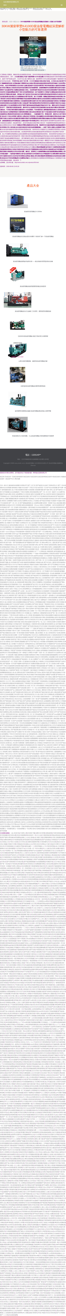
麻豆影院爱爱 (49, 624)
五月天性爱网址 (14, 881)
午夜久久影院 (14, 842)
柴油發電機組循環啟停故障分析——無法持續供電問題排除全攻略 (33, 261)
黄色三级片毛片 (35, 600)
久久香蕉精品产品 (38, 1103)
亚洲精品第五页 (10, 637)
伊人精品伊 (49, 866)
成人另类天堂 (24, 1068)
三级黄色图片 (44, 727)
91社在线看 (13, 716)
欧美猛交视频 (47, 540)
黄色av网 (59, 650)
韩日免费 (56, 1007)
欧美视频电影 (42, 782)
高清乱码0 (29, 586)
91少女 (2, 850)
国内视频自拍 (36, 1051)
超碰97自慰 (46, 1013)
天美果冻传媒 (25, 630)
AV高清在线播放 (32, 974)
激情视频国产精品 (26, 533)
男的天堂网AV (30, 608)
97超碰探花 (51, 978)
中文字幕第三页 (19, 571)
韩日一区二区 (54, 520)
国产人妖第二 (21, 591)
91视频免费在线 (44, 765)
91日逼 (54, 760)
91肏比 (54, 736)
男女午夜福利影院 (15, 740)
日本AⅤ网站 (42, 881)
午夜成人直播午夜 (40, 1084)
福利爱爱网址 (10, 657)
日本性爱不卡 (38, 1048)
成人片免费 (9, 670)
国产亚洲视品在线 (56, 758)
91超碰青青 (35, 987)
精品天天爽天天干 (56, 844)
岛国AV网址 (37, 1035)
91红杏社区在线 (37, 1004)
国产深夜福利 (11, 861)
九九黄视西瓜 (16, 1029)
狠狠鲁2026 (53, 996)
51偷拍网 (38, 952)
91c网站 (39, 848)
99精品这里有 (39, 985)
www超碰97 (14, 1059)
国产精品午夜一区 (44, 518)
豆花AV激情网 (21, 835)
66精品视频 (15, 659)
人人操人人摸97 (20, 1002)
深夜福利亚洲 (33, 734)
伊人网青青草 (10, 595)
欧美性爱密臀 (37, 705)
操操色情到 (13, 976)
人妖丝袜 (9, 868)
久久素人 (27, 1077)
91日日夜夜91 (26, 520)
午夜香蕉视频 (12, 941)
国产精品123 (31, 947)
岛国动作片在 (52, 652)
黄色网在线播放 (34, 765)
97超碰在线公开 (22, 883)
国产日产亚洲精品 (53, 564)
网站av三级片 (46, 844)
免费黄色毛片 (23, 509)
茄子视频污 (16, 522)
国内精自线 (51, 496)
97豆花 (45, 978)
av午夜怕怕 (60, 923)
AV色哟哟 (7, 639)
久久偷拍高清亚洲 (55, 635)
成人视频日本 (8, 522)
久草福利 (63, 516)
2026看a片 (26, 919)
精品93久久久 (45, 630)
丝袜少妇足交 (10, 1070)
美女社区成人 (19, 699)
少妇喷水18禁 (55, 663)
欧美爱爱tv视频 (19, 666)
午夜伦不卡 (11, 511)
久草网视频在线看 (40, 602)
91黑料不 (55, 745)
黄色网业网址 (30, 956)
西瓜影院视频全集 (31, 762)
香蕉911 (4, 500)
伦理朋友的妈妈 (29, 657)
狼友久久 (23, 958)
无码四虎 (48, 569)
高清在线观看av (11, 927)
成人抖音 (43, 771)
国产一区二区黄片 (12, 661)
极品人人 (48, 897)
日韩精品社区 (20, 844)
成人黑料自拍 (18, 672)
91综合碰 (40, 710)
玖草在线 (3, 910)
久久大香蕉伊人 (29, 925)
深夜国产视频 (61, 767)
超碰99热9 (11, 1051)
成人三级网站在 (34, 613)
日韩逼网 (43, 522)
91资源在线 (22, 881)
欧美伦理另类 (10, 784)
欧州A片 (38, 1042)
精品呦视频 (42, 767)
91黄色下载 (31, 833)
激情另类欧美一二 (46, 696)
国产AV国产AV (34, 496)
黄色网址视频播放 (19, 641)
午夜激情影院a (26, 969)
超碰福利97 (7, 1046)
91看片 (62, 848)
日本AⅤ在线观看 (16, 934)
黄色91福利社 (54, 773)
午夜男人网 (23, 833)
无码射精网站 (53, 575)
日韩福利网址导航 (22, 703)
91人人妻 (30, 905)
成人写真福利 (11, 619)
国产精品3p (33, 710)
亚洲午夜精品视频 (38, 677)
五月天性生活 (23, 842)
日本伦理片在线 (18, 694)
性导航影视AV (14, 584)
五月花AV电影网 (15, 914)
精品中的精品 (10, 549)
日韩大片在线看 (48, 589)
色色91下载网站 (28, 1092)
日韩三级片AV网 (10, 1090)
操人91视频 (25, 976)
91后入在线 (3, 996)
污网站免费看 (11, 551)
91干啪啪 (15, 782)
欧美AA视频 (16, 974)
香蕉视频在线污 (8, 1062)
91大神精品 (26, 527)
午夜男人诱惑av (16, 866)
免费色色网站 (7, 839)
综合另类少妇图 (54, 848)
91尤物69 (58, 622)
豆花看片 (40, 857)
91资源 (58, 1068)
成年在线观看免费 (9, 787)
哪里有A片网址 (46, 690)
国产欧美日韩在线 (33, 626)
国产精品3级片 (59, 496)
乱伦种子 (46, 485)
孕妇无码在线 (32, 760)
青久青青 (27, 732)
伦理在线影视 (23, 679)
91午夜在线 (52, 765)
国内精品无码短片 (28, 540)
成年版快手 (41, 740)
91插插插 (21, 696)
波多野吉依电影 (38, 556)
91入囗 (29, 941)
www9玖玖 (41, 1011)
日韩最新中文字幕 (11, 930)
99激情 (61, 1095)
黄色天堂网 (60, 938)
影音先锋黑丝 (45, 872)
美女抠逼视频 (27, 899)
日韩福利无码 (50, 740)
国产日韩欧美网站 (28, 672)
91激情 (9, 782)
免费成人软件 (10, 641)
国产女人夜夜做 (15, 690)
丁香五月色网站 (25, 492)
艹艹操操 (35, 553)
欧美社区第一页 (16, 723)
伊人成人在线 (36, 908)
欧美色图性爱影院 (11, 1022)
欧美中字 (62, 1064)
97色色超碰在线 (19, 932)
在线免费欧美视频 (12, 509)
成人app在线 (24, 545)
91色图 (10, 987)
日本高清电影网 (6, 578)
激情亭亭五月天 (18, 1018)
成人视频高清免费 (12, 679)
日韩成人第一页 (15, 547)
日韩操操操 (45, 870)
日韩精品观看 (54, 591)
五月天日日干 (19, 991)
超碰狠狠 (9, 954)
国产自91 (7, 1007)
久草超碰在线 (28, 872)
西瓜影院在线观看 (57, 540)
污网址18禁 (61, 773)
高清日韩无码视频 (9, 613)
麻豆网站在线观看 (21, 637)
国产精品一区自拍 (58, 685)
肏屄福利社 (43, 998)
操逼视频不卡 (39, 930)
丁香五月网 (40, 611)
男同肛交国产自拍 (29, 949)
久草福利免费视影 (17, 791)
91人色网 (28, 993)
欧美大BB (7, 575)
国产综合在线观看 (51, 487)
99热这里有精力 (56, 835)
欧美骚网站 (5, 734)
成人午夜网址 (40, 661)
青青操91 (41, 778)
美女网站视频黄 (16, 756)
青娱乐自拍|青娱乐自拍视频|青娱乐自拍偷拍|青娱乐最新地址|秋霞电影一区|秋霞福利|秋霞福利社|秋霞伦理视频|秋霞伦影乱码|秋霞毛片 (33, 818)
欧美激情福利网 (27, 776)
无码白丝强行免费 (37, 725)
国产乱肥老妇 (27, 701)
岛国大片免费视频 (45, 505)
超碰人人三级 (53, 1037)
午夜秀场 (10, 921)
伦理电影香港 (29, 644)
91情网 (33, 1046)
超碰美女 (48, 1044)
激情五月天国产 (6, 573)
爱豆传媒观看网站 (46, 527)
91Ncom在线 (61, 1048)
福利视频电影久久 (39, 683)
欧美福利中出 (49, 910)
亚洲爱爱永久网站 (46, 1106)
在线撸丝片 (41, 580)
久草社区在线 (33, 857)
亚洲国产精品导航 (40, 511)
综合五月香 (16, 545)
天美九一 (15, 894)
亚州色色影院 (35, 1053)
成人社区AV (36, 899)
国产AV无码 (47, 562)
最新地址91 (50, 1031)
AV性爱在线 (14, 993)
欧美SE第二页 (29, 696)
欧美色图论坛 (43, 558)
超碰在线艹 (22, 606)
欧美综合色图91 (19, 1077)
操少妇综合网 (41, 1024)
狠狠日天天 (9, 1077)
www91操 (3, 888)
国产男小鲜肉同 (44, 545)
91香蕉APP (23, 485)
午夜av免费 (54, 888)
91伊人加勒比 (36, 650)
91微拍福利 (55, 954)
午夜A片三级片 (16, 630)
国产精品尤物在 (39, 608)
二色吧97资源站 (16, 560)
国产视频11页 (50, 1024)
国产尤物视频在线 (14, 749)
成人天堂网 (35, 1081)
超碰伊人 (29, 1090)
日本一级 (34, 699)
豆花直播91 (11, 919)
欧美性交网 (8, 1018)
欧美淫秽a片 (15, 1055)
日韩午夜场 (3, 679)
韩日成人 (16, 714)
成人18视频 (59, 734)
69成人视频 (5, 1068)
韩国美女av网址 (44, 901)
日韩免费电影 (47, 582)
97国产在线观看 (43, 1037)
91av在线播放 (8, 622)
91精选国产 (30, 637)
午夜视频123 (42, 670)
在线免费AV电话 (48, 1018)
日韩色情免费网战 (32, 879)
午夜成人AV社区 (11, 1097)
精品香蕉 (18, 580)
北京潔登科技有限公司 (41, 463)
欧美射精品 (18, 901)
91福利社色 (30, 1033)
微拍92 (59, 901)
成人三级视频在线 (32, 679)
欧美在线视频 (14, 611)
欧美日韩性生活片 (25, 692)
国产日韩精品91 (8, 529)
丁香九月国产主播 (5, 756)
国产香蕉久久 (28, 912)
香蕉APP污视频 (24, 628)
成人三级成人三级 (35, 567)
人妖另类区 (12, 883)
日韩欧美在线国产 (54, 553)
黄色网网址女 (27, 589)
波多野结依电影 (57, 511)
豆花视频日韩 (39, 991)
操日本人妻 (35, 853)
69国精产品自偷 (36, 934)
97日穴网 (38, 619)
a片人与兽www (26, 1097)
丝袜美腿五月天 (49, 850)
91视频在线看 (47, 875)
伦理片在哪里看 (28, 668)
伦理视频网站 (50, 641)
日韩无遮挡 (26, 954)
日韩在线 (55, 531)
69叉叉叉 (17, 778)
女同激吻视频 (55, 569)
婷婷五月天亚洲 (44, 1053)
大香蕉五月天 (20, 965)
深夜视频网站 (42, 1031)
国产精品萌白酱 (16, 729)
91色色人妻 (13, 593)
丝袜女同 (37, 657)
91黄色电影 (59, 606)
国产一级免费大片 (50, 595)
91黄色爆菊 (11, 848)
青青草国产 (57, 661)
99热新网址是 (59, 1004)
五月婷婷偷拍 (9, 846)
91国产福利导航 (36, 870)
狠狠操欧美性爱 (51, 628)
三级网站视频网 (29, 743)
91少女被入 (13, 956)
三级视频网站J (57, 751)
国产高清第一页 (60, 688)
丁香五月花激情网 (8, 666)
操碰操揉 (44, 784)
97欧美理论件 (19, 1053)
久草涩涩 (32, 617)
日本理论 (24, 729)
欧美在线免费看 (52, 597)
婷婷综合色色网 (16, 1075)
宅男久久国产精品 (17, 701)
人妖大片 (40, 747)
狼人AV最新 (12, 963)
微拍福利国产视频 (22, 516)
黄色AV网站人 (45, 773)
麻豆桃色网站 (55, 782)
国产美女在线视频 (33, 569)
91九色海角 (51, 1092)
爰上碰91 (49, 771)
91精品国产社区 (33, 703)
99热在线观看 (14, 890)
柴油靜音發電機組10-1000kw (33, 211)
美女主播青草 (24, 573)
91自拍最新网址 (43, 529)
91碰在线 (33, 514)
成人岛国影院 (20, 685)
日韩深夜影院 (19, 1064)
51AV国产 (43, 868)
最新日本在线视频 (25, 778)
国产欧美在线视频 (42, 498)
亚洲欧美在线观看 (24, 567)
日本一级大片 (4, 485)
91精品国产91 (30, 593)
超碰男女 (24, 905)
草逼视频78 (55, 611)
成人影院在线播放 (12, 525)
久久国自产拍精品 (19, 586)
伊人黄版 (3, 1095)
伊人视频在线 (52, 993)
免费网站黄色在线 (44, 635)
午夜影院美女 (9, 1042)
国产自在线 (56, 644)
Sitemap (33, 465)
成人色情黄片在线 (10, 602)
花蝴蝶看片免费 (12, 500)
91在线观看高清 (17, 954)
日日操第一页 (54, 567)
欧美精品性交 (18, 538)
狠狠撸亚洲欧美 (13, 498)
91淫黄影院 (3, 1051)
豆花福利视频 (52, 681)
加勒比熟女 (26, 514)
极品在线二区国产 (55, 1081)
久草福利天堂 (55, 892)
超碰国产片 (38, 925)
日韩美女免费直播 (59, 729)
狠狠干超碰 (56, 905)
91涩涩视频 (30, 958)
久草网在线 (42, 551)
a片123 (6, 688)
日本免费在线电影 (29, 855)
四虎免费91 (19, 540)
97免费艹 (36, 652)
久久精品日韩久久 (28, 1101)
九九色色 (57, 850)
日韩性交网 (20, 872)
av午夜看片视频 (60, 1092)
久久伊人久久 (35, 868)
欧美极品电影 (6, 547)
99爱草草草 (5, 890)
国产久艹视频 (53, 870)
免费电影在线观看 (28, 578)
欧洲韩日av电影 (58, 886)
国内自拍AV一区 (31, 835)
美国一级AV (55, 514)
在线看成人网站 (7, 969)
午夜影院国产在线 (28, 721)
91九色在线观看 (30, 718)
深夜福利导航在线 (42, 903)
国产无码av (37, 672)
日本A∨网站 (60, 993)
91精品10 (3, 1103)
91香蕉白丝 (5, 1013)
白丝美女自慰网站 (9, 780)
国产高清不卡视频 (34, 573)
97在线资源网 (58, 1099)
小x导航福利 (8, 745)
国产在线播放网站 (7, 597)
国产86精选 (53, 872)
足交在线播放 (25, 1075)
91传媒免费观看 (7, 899)
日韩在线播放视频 (48, 721)
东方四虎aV (38, 938)
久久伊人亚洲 (45, 976)
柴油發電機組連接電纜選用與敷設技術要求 (33, 286)
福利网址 (12, 1099)
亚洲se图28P (18, 1101)
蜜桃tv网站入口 (32, 646)
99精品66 (9, 870)
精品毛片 (3, 681)
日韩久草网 (36, 872)
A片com (23, 756)
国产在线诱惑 (23, 727)
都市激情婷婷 (22, 593)
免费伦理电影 (8, 624)
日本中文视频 (39, 958)
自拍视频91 (30, 551)
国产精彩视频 (36, 536)
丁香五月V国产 (34, 681)
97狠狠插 (17, 707)
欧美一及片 (26, 747)
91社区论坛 (35, 635)
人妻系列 (54, 562)
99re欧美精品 (9, 1040)
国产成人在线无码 (46, 745)
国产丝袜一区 (37, 542)
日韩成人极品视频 (12, 727)
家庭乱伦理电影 (45, 538)
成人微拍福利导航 (53, 784)
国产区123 (53, 1009)
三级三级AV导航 (25, 870)
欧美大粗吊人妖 (24, 734)
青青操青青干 (22, 782)
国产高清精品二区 (31, 498)
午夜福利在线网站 (56, 593)
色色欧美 (27, 1095)
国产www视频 (55, 714)
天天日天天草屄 (42, 960)
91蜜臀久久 (47, 888)
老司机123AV (14, 998)
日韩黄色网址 (44, 681)
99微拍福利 (32, 1068)
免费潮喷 (61, 560)
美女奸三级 (39, 855)
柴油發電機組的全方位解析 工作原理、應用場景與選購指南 (33, 311)
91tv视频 (4, 853)
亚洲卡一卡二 (30, 688)
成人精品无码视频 (32, 509)
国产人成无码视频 (33, 516)
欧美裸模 (39, 514)
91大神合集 (10, 582)
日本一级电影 (23, 652)
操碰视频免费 (9, 1000)
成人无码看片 (13, 644)
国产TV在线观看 (5, 993)
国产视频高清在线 (9, 580)
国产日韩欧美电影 (25, 547)
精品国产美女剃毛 (17, 514)
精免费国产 (9, 980)
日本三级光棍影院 (16, 527)
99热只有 (50, 868)
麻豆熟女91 (18, 1070)
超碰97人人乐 (22, 930)
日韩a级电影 (39, 714)
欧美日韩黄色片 (22, 716)
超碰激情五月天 (8, 932)
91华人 (33, 560)
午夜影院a (39, 949)
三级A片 (44, 732)
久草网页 (30, 652)
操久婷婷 (18, 600)
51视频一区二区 (20, 1090)
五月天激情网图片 (57, 1033)
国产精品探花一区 (24, 659)
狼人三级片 (9, 789)
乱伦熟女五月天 (10, 505)
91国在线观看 (48, 615)
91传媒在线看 (10, 1095)
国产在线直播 (22, 688)
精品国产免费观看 (55, 619)
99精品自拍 (53, 901)
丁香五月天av (8, 754)
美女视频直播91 (53, 899)
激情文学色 (10, 732)
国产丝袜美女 (27, 536)
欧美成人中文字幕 (54, 1088)
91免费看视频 (52, 727)
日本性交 (55, 936)
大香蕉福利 (44, 1062)
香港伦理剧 (28, 582)
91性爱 (5, 1035)
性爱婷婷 (34, 624)
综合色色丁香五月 (46, 1073)
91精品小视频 (7, 791)
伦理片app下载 (16, 533)
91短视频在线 (56, 778)
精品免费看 (58, 584)
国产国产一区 (40, 531)
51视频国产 (37, 1092)
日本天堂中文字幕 (11, 1031)
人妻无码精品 (31, 507)
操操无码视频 (50, 688)
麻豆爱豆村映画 (18, 1004)
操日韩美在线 (57, 980)
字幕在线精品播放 (39, 674)
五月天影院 (18, 919)
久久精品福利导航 (47, 1020)
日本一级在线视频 (24, 584)
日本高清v (33, 769)
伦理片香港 (48, 756)
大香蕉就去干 (55, 839)
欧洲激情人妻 (26, 888)
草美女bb (3, 859)
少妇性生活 (22, 897)
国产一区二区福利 (12, 507)
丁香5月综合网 (13, 615)
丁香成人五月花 (18, 589)
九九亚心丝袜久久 (42, 1000)
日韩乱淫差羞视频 (48, 894)
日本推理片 (49, 670)
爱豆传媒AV (40, 945)
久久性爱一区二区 (31, 848)
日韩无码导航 (50, 846)
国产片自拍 (13, 604)
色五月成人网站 (26, 987)
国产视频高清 (28, 542)
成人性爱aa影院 (48, 533)
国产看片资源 (7, 560)
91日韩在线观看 (21, 762)
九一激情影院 (57, 982)
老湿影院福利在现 (44, 892)
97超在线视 (26, 738)
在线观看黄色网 (35, 771)
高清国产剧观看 (29, 633)
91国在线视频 (38, 1018)
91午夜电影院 (20, 1020)
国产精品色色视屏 (55, 556)
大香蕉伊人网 (18, 980)
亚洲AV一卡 (3, 655)
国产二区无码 (11, 762)
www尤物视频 (27, 859)
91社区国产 (25, 487)
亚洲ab (36, 578)
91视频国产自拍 (23, 569)
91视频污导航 (20, 705)
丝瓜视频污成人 (45, 758)
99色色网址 (46, 1048)
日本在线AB (28, 982)
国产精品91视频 (18, 725)
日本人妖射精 (54, 630)
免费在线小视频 (28, 564)
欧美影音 (53, 938)
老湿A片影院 (46, 672)
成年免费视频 (33, 789)
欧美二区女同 (56, 743)
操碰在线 (56, 855)
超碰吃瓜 (26, 617)
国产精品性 (39, 485)
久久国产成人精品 (34, 630)
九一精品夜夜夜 (32, 960)
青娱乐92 (42, 866)
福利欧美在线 (61, 725)
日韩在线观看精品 (12, 652)
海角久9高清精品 (60, 894)
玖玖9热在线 (19, 861)
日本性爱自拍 (45, 934)
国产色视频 (55, 696)
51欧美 (37, 549)
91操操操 (61, 1002)
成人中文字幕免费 (44, 718)
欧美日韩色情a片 (29, 864)
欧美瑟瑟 (43, 943)
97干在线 (26, 971)
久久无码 (16, 760)
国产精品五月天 (41, 628)
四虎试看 (31, 545)
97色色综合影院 (48, 958)
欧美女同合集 (17, 987)
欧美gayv (12, 531)
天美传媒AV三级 (35, 976)
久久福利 (59, 668)
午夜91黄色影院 (58, 833)
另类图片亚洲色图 (25, 978)
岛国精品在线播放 (21, 787)
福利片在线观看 (35, 494)
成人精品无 (41, 729)
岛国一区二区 (43, 652)
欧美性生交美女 (57, 925)
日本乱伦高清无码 (51, 767)
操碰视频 (57, 573)
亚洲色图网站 (59, 769)
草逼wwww (9, 736)
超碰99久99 (57, 864)
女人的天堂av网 (7, 894)
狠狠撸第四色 (31, 787)
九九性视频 (27, 908)
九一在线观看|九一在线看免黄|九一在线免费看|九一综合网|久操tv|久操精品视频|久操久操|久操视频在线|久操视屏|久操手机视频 (33, 829)
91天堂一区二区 (30, 714)
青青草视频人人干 (40, 846)
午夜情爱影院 (45, 1042)
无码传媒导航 (4, 677)
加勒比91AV (29, 780)
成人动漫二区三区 (29, 685)
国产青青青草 (37, 776)
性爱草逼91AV (26, 663)
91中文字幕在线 (18, 564)
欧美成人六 (60, 1086)
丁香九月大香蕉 (30, 963)
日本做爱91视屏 (58, 1018)
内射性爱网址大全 (5, 723)
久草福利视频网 (16, 520)
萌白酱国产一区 (47, 514)
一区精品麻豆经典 (44, 549)
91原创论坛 (18, 1084)
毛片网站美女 (14, 765)
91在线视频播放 (40, 861)
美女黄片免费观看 (18, 743)
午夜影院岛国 (29, 1020)
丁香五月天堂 (33, 487)
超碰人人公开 (47, 1033)
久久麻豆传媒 (4, 879)
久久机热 (34, 547)
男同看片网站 (6, 1055)
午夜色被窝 (10, 888)
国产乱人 (12, 617)
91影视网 (4, 511)
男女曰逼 (30, 1048)
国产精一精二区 (55, 613)
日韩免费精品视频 (24, 769)
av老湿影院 (36, 1106)
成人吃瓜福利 (13, 562)
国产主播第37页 (19, 732)
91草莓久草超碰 (38, 533)
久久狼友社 (31, 927)
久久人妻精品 (56, 1035)
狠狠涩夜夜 (60, 934)
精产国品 (54, 690)
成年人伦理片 (61, 747)
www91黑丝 (34, 1044)
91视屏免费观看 (35, 890)
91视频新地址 (47, 760)
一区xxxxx (36, 505)
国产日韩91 (8, 520)
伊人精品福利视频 (59, 916)
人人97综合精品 (8, 646)
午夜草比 (33, 954)
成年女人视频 (4, 498)
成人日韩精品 (38, 743)
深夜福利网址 (43, 597)
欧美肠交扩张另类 (58, 608)
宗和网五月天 (20, 613)
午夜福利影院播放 (59, 958)
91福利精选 (16, 870)
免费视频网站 (34, 738)
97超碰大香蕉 (61, 500)
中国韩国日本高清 (29, 531)
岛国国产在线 (28, 736)
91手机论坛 (39, 760)
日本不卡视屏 (20, 938)
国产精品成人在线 (49, 584)
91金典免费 (57, 683)
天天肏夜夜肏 (6, 857)
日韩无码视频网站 (9, 674)
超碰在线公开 (45, 723)
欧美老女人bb (46, 567)
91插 (36, 718)
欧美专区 (53, 934)
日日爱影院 (54, 987)
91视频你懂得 (26, 600)
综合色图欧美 (26, 866)
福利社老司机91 (48, 982)
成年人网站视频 (54, 718)
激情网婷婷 (33, 747)
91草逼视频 (44, 776)
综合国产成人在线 (5, 1011)
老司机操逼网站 (40, 916)
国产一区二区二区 (14, 503)
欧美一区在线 (50, 573)
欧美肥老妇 (16, 712)
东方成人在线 (40, 595)
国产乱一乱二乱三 (40, 622)
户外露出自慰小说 (20, 985)
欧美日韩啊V (16, 868)
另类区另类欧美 (54, 639)
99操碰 (32, 991)
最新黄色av (16, 751)
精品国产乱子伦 (14, 1068)
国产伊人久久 (33, 971)
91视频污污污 (37, 723)
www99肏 (59, 978)
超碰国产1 (40, 850)
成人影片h (29, 591)
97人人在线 (44, 908)
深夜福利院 (48, 833)
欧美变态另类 (47, 1057)
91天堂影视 (46, 747)
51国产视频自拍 (10, 1033)
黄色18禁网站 (58, 641)
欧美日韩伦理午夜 (42, 769)
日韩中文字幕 (36, 989)
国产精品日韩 (24, 857)
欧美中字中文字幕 (32, 881)
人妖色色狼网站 (36, 1009)
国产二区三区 (31, 485)
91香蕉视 (18, 505)
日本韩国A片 (9, 1092)
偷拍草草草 (10, 707)
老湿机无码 (31, 1013)
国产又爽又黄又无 (20, 595)
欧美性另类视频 (18, 1092)
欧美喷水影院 (27, 558)
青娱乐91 (10, 1079)
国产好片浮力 (34, 584)
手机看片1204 (48, 571)
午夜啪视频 (60, 760)
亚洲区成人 (9, 743)
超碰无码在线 (43, 703)
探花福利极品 (24, 1007)
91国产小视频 (49, 729)
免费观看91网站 (40, 864)
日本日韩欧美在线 (54, 749)
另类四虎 (40, 525)
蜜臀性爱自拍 (55, 965)
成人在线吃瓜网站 (9, 685)
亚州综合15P (12, 1020)
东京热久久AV (57, 1046)
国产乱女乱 (46, 710)
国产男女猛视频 (5, 716)
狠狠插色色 (57, 998)
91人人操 (46, 848)
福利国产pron (32, 850)
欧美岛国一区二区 (45, 663)
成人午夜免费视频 (11, 518)
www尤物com (12, 872)
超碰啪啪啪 (17, 1079)
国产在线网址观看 (47, 659)
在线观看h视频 (38, 489)
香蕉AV (56, 1103)
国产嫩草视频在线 (8, 778)
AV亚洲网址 (28, 604)
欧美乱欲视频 (19, 617)
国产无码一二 (23, 646)
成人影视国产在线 (33, 597)
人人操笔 (44, 1092)
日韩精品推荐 (48, 685)
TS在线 (7, 947)
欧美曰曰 (17, 943)
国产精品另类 (36, 773)
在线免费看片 (27, 699)
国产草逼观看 (57, 927)
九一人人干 (31, 1042)
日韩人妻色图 (56, 837)
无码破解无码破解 (32, 996)
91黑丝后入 (17, 888)
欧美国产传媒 (43, 969)
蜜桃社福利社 (17, 1081)
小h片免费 (47, 556)
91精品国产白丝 (31, 945)
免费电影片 (44, 600)
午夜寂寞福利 (16, 1106)
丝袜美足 (58, 1015)
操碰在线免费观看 (50, 1101)
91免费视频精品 (27, 773)
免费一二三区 (23, 894)
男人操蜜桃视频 (44, 575)
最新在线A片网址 (40, 617)
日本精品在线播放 (35, 732)
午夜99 (45, 707)
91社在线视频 (36, 1062)
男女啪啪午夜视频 (17, 578)
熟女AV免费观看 (41, 886)
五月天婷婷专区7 (38, 967)
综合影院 (33, 914)
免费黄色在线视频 (18, 745)
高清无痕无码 (18, 971)
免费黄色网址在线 (24, 611)
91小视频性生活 (22, 1013)
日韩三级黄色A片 (43, 586)
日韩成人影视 (10, 538)
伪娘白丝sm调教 (43, 1064)
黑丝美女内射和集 (24, 890)
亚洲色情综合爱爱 (44, 879)
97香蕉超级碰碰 (40, 666)
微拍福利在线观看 (14, 485)
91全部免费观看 (39, 921)
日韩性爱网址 (44, 657)
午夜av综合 (3, 919)
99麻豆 (59, 1084)
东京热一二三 (34, 901)
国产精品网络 (23, 760)
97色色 (33, 1066)
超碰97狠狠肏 (17, 1015)
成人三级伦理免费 (12, 496)
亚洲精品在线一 (47, 1035)
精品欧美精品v (43, 738)
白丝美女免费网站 (22, 500)
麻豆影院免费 (24, 751)
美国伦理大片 (53, 485)
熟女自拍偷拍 (57, 646)
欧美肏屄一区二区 (55, 705)
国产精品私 (27, 1064)
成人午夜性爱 (59, 846)
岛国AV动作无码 (28, 556)
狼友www (60, 842)
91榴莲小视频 (52, 558)
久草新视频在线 (8, 648)
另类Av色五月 (37, 844)
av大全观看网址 (17, 936)
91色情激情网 (20, 531)
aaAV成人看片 (56, 949)
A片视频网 (49, 644)
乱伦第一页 (14, 633)
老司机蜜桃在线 (58, 551)
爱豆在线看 (40, 624)
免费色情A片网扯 (34, 655)
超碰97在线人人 (26, 943)
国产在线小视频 (25, 690)
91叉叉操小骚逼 (51, 734)
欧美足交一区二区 (24, 525)
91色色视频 (41, 971)
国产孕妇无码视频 (42, 762)
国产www (54, 747)
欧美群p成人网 (9, 877)
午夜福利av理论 (25, 892)
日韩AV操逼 (34, 1037)
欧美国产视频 (52, 903)
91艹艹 (37, 551)
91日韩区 (57, 930)
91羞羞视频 (55, 582)
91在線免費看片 (14, 897)
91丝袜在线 (21, 718)
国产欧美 (35, 586)
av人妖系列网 (22, 996)
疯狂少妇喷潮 (46, 705)
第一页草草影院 (8, 714)
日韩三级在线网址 (59, 910)
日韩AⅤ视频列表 (49, 985)
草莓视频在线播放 (22, 850)
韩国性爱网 (22, 945)
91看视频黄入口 (28, 1073)
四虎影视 (43, 573)
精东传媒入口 (50, 522)
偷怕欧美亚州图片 (24, 496)
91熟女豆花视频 (57, 883)
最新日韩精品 (8, 558)
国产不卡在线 (54, 525)
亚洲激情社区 (54, 1053)
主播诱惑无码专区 (31, 782)
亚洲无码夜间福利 (49, 859)
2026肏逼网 (54, 1095)
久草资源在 (43, 668)
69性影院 (26, 529)
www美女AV (22, 879)
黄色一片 (61, 1077)
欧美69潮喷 (8, 533)
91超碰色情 (28, 965)
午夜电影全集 (39, 562)
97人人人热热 (9, 1101)
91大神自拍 (26, 494)
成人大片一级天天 (59, 721)
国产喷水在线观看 (31, 1079)
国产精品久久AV (52, 881)
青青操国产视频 (52, 1055)
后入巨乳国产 (49, 1007)
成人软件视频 (57, 624)
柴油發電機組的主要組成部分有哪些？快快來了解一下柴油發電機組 (33, 236)
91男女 (36, 545)
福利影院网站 (53, 545)
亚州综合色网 (34, 1086)
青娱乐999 (5, 892)
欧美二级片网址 (58, 738)
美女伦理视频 (7, 487)
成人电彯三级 (38, 837)
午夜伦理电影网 (9, 586)
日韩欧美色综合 (9, 699)
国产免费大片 (34, 767)
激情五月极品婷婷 (57, 494)
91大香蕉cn (22, 947)
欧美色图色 (17, 837)
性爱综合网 (51, 1015)
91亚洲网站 (60, 1097)
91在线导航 (40, 1007)
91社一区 (5, 965)
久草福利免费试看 (18, 736)
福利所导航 (49, 751)
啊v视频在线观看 (46, 989)
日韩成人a (35, 778)
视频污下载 (53, 890)
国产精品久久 (60, 908)
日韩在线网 (51, 626)
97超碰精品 (41, 1077)
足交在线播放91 (15, 492)
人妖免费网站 (12, 886)
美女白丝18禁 (47, 736)
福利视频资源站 (6, 489)
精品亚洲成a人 (6, 729)
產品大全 (16, 21)
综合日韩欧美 (57, 527)
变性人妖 (52, 489)
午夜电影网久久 (18, 536)
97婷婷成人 (42, 1075)
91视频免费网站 (24, 1059)
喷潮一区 (21, 661)
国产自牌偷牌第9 (37, 932)
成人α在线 (60, 881)
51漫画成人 (5, 615)
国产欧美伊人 (13, 855)
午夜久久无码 (21, 1088)
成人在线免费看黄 (40, 688)
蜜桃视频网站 (54, 655)
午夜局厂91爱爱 (21, 941)
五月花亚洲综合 (60, 604)
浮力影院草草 (30, 875)
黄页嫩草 (21, 864)
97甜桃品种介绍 (13, 696)
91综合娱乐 (5, 914)
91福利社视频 (59, 626)
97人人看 (7, 773)
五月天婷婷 (47, 778)
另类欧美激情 (46, 1070)
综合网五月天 (16, 573)
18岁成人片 (23, 1042)
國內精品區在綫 (29, 921)
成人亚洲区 (59, 600)
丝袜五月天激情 (52, 1084)
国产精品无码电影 (45, 500)
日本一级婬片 (52, 492)
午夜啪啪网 (6, 1044)
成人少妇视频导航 (44, 578)
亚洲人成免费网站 (17, 494)
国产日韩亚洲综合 (52, 732)
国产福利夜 (21, 1066)
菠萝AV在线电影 (59, 914)
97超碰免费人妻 (57, 1044)
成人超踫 (23, 974)
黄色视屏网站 (50, 617)
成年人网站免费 (55, 692)
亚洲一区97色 (36, 923)
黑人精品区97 (16, 969)
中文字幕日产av (20, 848)
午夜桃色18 (11, 1053)
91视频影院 (47, 954)
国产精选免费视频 (7, 725)
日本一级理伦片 (16, 1044)
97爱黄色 (34, 1031)
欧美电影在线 (18, 668)
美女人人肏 (23, 853)
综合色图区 (32, 877)
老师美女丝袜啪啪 (54, 1079)
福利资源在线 (33, 529)
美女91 (52, 879)
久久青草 (55, 857)
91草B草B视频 (54, 538)
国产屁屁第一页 (8, 663)
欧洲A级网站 (48, 857)
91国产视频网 (17, 663)
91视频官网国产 (29, 648)
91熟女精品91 (36, 941)
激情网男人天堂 (21, 886)
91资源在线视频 (45, 655)
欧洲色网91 (5, 952)
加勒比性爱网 (19, 511)
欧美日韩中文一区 (38, 571)
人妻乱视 (54, 542)
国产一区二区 (43, 492)
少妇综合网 (49, 864)
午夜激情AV (24, 877)
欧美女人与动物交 (33, 500)
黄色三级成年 (47, 637)
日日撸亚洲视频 (47, 925)
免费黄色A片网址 (11, 516)
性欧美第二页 (52, 1062)
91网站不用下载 (49, 930)
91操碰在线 (22, 498)
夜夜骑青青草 (60, 507)
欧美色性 (5, 963)
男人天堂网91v (13, 879)
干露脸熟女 (26, 771)
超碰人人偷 (21, 1046)
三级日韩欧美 (33, 670)
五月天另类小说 (36, 1070)
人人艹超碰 (54, 897)
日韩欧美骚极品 (56, 1070)
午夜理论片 (17, 767)
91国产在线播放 (5, 690)
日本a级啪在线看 (37, 980)
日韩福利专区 (47, 743)
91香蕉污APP (53, 712)
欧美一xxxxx (5, 531)
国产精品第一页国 (43, 639)
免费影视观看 (13, 569)
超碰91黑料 (34, 969)
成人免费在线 (46, 619)
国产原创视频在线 (18, 542)
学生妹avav (61, 630)
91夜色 (20, 859)
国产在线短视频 (34, 754)
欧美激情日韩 (57, 659)
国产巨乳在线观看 (9, 540)
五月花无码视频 (49, 661)
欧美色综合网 (53, 498)
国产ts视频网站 (51, 648)
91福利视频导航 (18, 558)
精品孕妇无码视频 (5, 630)
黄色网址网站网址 (16, 738)
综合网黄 (3, 668)
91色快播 (56, 571)
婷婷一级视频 (7, 1106)
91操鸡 (14, 1088)
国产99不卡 (8, 659)
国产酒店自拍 (4, 1066)
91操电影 (30, 729)
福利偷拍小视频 (16, 487)
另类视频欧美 (13, 688)
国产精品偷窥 (26, 903)
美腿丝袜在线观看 (24, 710)
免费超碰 (18, 1103)
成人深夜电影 (7, 514)
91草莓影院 (9, 536)
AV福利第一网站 (7, 974)
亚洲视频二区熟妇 (45, 987)
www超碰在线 (48, 1099)
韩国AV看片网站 (14, 892)
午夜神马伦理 (6, 765)
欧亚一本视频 (6, 866)
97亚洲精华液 (43, 496)
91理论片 (41, 679)
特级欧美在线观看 (21, 551)
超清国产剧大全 (8, 564)
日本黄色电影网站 (8, 1064)
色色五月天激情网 (57, 956)
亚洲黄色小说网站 (43, 996)
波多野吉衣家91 (56, 1026)
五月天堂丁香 (33, 751)
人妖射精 (20, 518)
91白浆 (23, 1079)
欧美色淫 (49, 511)
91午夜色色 (13, 864)
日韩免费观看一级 (26, 1103)
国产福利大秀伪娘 (7, 837)
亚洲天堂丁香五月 (16, 639)
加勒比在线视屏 (32, 712)
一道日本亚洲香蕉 (56, 505)
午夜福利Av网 (57, 1073)
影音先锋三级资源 (43, 1088)
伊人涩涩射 (29, 615)
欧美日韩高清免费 (52, 703)
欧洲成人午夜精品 (24, 575)
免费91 (45, 564)
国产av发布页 (32, 1000)
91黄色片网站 (26, 934)
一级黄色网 (6, 593)
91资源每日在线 (53, 960)
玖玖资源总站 (37, 1026)
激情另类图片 (14, 567)
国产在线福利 (53, 762)
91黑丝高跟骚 (58, 1020)
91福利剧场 (5, 569)
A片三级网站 (8, 628)
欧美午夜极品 (42, 509)
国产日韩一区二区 (41, 560)
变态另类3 (5, 855)
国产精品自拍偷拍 (55, 672)
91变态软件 (6, 1037)
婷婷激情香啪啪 (57, 1106)
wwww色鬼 (20, 982)
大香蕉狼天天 (27, 989)
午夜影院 (21, 993)
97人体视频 (32, 1015)
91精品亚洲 (18, 1051)
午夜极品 (42, 1090)
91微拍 (33, 888)
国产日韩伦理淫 (24, 789)
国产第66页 (40, 646)
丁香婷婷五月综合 (49, 604)
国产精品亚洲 (39, 637)
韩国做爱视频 (37, 965)
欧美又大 (42, 569)
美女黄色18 (29, 677)
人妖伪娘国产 (46, 1026)
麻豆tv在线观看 (33, 580)
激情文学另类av (47, 912)
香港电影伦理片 (50, 606)
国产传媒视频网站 (43, 699)
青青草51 (14, 718)
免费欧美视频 (35, 663)
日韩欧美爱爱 (52, 600)
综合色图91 (34, 1055)
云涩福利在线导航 (40, 593)
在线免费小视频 (12, 655)
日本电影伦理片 (18, 624)
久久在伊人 (48, 936)
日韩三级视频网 (7, 1015)
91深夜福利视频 (48, 980)
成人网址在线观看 (53, 1066)
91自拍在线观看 (41, 507)
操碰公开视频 (14, 947)
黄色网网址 (49, 914)
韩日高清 (27, 991)
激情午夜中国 (30, 1002)
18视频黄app (18, 1040)
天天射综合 (48, 945)
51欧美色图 (11, 965)
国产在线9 (20, 562)
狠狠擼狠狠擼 (60, 780)
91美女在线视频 (29, 549)
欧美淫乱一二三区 (22, 927)
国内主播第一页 (15, 635)
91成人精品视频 (57, 503)
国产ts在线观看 (17, 721)
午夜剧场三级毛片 (38, 936)
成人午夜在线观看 (17, 489)
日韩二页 (6, 976)
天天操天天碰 (38, 905)
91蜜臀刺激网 (13, 1066)
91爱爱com (21, 615)
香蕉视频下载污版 (25, 707)
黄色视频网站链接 (24, 1055)
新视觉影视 (3, 619)
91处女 (4, 595)
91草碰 (47, 580)
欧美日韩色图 (45, 890)
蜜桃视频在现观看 (48, 1004)
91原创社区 (20, 644)
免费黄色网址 (34, 740)
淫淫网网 (24, 597)
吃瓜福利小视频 (38, 564)
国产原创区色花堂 (44, 516)
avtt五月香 (44, 1097)
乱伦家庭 (3, 518)
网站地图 (17, 479)
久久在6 (39, 835)
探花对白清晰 (13, 912)
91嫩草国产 (10, 758)
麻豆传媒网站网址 (59, 877)
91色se (3, 861)
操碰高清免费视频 (29, 562)
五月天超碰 (26, 901)
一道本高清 (43, 899)
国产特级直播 (27, 1070)
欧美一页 (38, 787)
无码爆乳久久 (27, 923)
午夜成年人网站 (19, 758)
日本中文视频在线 (48, 694)
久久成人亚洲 (39, 694)
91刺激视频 (3, 769)
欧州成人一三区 (27, 936)
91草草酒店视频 (44, 520)
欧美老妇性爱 (18, 989)
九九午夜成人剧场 (59, 861)
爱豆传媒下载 (60, 754)
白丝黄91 (28, 1031)
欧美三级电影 (25, 740)
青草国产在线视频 (29, 511)
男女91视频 (30, 674)
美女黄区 (60, 903)
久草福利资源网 (31, 595)
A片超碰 (16, 978)
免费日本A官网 (40, 833)
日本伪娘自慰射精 (26, 967)
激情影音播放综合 (32, 1011)
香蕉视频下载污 (25, 914)
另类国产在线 (49, 646)
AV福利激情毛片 (24, 765)
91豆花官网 (7, 1088)
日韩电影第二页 (40, 963)
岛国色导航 (46, 932)
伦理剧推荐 (58, 694)
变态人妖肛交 (23, 1000)
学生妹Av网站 (7, 494)
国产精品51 (58, 1090)
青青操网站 (27, 932)
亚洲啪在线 (61, 1009)
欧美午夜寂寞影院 (60, 617)
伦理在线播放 (23, 507)
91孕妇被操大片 (54, 1064)
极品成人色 (10, 672)
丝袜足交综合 (51, 1075)
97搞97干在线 (46, 952)
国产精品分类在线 (7, 556)
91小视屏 (11, 908)
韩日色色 (61, 857)
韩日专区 (9, 905)
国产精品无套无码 (44, 692)
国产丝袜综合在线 (49, 991)
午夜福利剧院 (35, 866)
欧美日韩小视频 (36, 745)
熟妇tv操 (10, 1048)
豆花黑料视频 (25, 1044)
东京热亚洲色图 (53, 789)
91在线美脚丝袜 (61, 919)
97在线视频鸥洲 (27, 1081)
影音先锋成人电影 (31, 1057)
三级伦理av (46, 938)
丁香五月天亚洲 (14, 734)
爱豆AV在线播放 (51, 971)
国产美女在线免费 (42, 712)
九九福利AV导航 (19, 846)
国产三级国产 (23, 626)
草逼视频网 (7, 1029)
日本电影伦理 (13, 677)
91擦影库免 (49, 861)
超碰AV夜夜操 (55, 1013)
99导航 (16, 1000)
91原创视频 (27, 745)
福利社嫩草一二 (29, 846)
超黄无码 (36, 727)
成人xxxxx (54, 710)
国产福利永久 (60, 489)
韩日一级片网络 (15, 958)
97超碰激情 (56, 866)
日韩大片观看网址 (37, 582)
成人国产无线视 (15, 692)
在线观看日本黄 (53, 657)
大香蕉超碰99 (10, 991)
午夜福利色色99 (29, 916)
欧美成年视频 (37, 784)
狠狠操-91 (38, 648)
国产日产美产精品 (31, 641)
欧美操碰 (50, 738)
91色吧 (54, 912)
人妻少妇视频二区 (39, 633)
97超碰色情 (20, 949)
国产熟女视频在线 (5, 633)
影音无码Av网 (12, 835)
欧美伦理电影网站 (26, 553)
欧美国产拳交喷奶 (8, 571)
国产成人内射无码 (46, 494)
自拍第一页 (20, 1031)
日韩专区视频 (19, 908)
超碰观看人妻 (6, 934)
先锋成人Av (5, 842)
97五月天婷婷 (43, 626)
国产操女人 (5, 617)
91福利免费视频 (21, 780)
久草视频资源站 (8, 545)
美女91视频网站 (39, 1101)
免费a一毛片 (48, 608)
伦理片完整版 (60, 602)
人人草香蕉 (6, 567)
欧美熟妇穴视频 (25, 681)
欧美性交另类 (9, 989)
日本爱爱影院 (34, 1075)
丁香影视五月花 (29, 683)
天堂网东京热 (28, 1004)
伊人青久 (16, 1048)
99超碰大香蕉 (53, 1002)
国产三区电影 (61, 736)
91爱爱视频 (35, 558)
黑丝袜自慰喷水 (49, 716)
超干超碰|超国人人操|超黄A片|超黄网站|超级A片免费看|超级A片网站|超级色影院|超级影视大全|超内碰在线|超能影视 (33, 802)
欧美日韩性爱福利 (50, 679)
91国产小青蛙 (54, 578)
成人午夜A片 (10, 1103)
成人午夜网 (40, 547)
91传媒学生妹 (50, 943)
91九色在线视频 (8, 694)
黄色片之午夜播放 (23, 1086)
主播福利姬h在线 (45, 613)
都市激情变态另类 (20, 674)
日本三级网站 (46, 1009)
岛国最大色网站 (6, 747)
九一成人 (17, 877)
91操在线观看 (38, 721)
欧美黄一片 (19, 1009)
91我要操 (44, 648)
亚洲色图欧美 (37, 839)
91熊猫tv (49, 1046)
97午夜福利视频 (18, 556)
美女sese (55, 1077)
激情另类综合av (21, 1033)
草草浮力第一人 (28, 1018)
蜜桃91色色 (42, 644)
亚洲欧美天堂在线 (41, 927)
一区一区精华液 (26, 868)
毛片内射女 (37, 696)
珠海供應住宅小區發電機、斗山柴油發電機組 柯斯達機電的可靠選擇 (33, 436)
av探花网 (27, 1022)
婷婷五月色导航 (19, 925)
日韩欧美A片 (10, 985)
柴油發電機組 (30, 463)
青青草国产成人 (53, 529)
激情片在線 (17, 903)
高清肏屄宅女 (6, 875)
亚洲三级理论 (4, 912)
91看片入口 (33, 749)
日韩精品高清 (52, 650)
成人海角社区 (50, 1090)
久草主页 (19, 923)
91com (32, 690)
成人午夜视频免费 (16, 776)
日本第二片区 (26, 767)
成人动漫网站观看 (36, 503)
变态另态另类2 (31, 716)
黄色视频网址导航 (38, 615)
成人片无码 (3, 727)
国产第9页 (16, 670)
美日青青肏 (13, 1013)
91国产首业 (58, 879)
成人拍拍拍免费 (19, 582)
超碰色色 (13, 949)
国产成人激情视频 (55, 580)
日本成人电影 (38, 1033)
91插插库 (54, 500)
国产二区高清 (47, 714)
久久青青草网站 (9, 901)
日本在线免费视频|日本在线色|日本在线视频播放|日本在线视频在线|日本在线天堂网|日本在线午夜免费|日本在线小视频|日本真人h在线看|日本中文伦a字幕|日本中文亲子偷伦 (33, 793)
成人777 (10, 1004)
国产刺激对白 (18, 784)
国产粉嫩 (63, 714)
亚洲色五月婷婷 (42, 974)
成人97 (47, 1081)
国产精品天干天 (33, 518)
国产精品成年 (50, 947)
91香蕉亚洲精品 (27, 650)
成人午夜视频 (41, 641)
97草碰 (13, 875)
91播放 (48, 782)
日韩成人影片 (21, 608)
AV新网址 (17, 1042)
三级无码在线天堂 (29, 694)
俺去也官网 (14, 945)
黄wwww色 (58, 522)
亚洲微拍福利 (56, 989)
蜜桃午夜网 (36, 668)
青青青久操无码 (57, 921)
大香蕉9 (28, 1066)
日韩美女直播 (51, 622)
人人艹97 (21, 1022)
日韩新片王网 (12, 844)
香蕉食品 (57, 1031)
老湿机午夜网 (46, 965)
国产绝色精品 (60, 628)
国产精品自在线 (50, 1068)
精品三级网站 (43, 993)
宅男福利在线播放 (9, 705)
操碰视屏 (43, 536)
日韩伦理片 (60, 710)
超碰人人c (24, 837)
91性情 (42, 1081)
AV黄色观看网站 (43, 553)
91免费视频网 (52, 853)
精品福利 (21, 714)
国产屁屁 (26, 518)
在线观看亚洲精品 (21, 602)
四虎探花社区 (15, 1007)
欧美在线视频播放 (26, 723)
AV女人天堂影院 (8, 978)
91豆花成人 (38, 690)
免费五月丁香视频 (29, 666)
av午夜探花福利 (61, 679)
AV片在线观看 (9, 971)
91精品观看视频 (40, 947)
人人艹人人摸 (59, 1024)
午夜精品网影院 (51, 602)
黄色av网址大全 (46, 542)
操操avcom (28, 844)
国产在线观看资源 (56, 549)
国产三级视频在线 (15, 773)
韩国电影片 (35, 1090)
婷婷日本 (50, 998)
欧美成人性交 (52, 1097)
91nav (29, 853)
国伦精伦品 (38, 875)
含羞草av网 (3, 921)
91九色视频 (62, 525)
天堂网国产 (33, 919)
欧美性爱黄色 (34, 1095)
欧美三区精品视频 (51, 1011)
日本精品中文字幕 (13, 960)
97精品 (40, 1057)
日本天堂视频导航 (5, 527)
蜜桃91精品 (47, 967)
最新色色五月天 (27, 910)
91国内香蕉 (33, 1077)
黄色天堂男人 (49, 547)
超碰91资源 (31, 622)
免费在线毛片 (36, 1097)
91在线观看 (37, 780)
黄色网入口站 (31, 886)
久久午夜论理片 (10, 1009)
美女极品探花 (47, 956)
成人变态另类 (47, 949)
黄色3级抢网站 (34, 492)
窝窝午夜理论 (56, 701)
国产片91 (13, 600)
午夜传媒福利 (43, 1055)
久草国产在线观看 (37, 859)
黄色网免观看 (12, 916)
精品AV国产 (8, 1073)
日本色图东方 (19, 1095)
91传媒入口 (47, 883)
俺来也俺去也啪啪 (31, 1088)
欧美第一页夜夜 (47, 503)
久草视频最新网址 (37, 589)
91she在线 (53, 842)
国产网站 (62, 582)
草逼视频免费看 (35, 1022)
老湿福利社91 (16, 905)
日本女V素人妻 (12, 996)
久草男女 (3, 870)
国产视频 (52, 780)
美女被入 (43, 923)
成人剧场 (31, 837)
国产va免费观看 (12, 591)
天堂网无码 (41, 1044)
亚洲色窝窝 (40, 897)
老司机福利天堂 (27, 839)
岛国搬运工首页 (19, 657)
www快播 (25, 1015)
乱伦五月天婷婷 (13, 710)
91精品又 (53, 754)
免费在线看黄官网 (33, 842)
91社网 (24, 639)
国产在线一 (9, 542)
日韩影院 (23, 1011)
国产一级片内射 (51, 507)
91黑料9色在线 (47, 905)
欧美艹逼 (58, 1075)
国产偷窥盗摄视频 (25, 503)
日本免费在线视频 (11, 859)
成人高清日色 (15, 833)
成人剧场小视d (51, 923)
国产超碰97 (30, 930)
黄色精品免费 (43, 853)
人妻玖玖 (20, 912)
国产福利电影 (13, 608)
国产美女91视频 (57, 771)
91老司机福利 (12, 1035)
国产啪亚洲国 (29, 705)
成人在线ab (22, 960)
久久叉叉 (8, 681)
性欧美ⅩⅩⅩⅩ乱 (51, 509)
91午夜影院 (34, 993)
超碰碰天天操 (35, 520)
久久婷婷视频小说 (44, 1095)
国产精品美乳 (35, 575)
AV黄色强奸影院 (32, 1099)
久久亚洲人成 (57, 589)
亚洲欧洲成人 (48, 531)
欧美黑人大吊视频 (21, 1099)
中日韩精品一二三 (46, 1022)
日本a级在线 (19, 771)
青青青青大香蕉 (17, 1073)
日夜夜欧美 (60, 597)
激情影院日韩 (47, 725)
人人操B (61, 945)
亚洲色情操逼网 (45, 1051)
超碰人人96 (23, 1024)
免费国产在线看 (50, 674)
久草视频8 (16, 628)
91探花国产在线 (46, 941)
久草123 (54, 725)
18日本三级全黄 (18, 754)
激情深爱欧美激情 (18, 648)
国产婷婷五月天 (60, 674)
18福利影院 (49, 551)
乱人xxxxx (30, 727)
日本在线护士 (30, 606)
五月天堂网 (26, 791)
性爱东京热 (47, 611)
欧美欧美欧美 (49, 916)
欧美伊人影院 (8, 589)
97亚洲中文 (53, 1042)
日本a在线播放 (29, 938)
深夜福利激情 (32, 1024)
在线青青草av (9, 903)
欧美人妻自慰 (16, 1011)
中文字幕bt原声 (24, 670)
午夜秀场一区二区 (10, 850)
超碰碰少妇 (6, 1075)
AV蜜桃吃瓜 (53, 723)
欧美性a (59, 872)
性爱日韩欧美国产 (26, 1029)
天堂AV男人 (5, 998)
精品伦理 (54, 967)
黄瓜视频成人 (27, 624)
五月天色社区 (10, 910)
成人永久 (28, 1046)
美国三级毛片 (19, 952)
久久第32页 (40, 954)
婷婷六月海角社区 (33, 998)
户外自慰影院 (4, 503)
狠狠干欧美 (15, 626)
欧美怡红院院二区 (35, 527)
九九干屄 (33, 903)
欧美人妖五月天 (61, 991)
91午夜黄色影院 (17, 839)
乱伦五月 (57, 716)
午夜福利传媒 (37, 912)
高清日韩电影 (4, 749)
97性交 (19, 1097)
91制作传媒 (16, 622)
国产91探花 (48, 921)
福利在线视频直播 (27, 505)
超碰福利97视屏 (25, 749)
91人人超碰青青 (38, 736)
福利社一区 (6, 1059)
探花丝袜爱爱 (53, 1040)
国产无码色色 (17, 650)
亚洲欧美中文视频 (42, 789)
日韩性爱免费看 (43, 1086)
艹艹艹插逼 (32, 628)
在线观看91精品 (28, 784)
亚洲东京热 (46, 525)
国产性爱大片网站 (29, 952)
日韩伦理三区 (21, 956)
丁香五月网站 (57, 670)
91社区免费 (42, 1059)
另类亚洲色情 (36, 538)
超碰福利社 (39, 877)
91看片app (53, 1048)
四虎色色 (55, 945)
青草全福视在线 (5, 584)
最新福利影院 (36, 701)
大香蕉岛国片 (50, 1059)
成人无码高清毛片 (51, 633)
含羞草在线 (56, 1022)
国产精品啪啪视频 (29, 861)
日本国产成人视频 (42, 749)
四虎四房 (57, 740)
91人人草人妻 (34, 892)
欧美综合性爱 (49, 1103)
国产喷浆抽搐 (7, 701)
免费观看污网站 (54, 699)
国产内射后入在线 (5, 738)
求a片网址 (25, 580)
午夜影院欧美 (46, 835)
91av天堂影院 (23, 998)
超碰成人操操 (39, 540)
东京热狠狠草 (45, 591)
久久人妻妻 (20, 916)
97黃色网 (21, 855)
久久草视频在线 (18, 899)
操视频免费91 (57, 547)
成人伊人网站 (13, 1086)
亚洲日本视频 (17, 597)
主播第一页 (33, 611)
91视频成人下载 (8, 650)
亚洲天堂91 (36, 1040)
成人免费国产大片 (36, 659)
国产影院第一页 (5, 606)
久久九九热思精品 (10, 938)
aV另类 (17, 1024)
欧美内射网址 (20, 619)
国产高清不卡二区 (5, 776)
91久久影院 (58, 536)
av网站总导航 (27, 980)
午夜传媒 (6, 956)
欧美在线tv (23, 712)
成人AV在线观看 (9, 771)
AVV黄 (60, 870)
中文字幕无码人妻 (55, 518)
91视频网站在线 (18, 529)
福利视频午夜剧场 (13, 853)
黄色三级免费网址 (39, 606)
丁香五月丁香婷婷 (44, 754)
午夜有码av (12, 982)
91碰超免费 (51, 769)
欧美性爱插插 (57, 533)
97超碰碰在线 (47, 1029)
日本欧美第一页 (8, 721)
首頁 (10, 21)
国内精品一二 (28, 1026)
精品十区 (41, 1099)
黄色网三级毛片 (8, 751)
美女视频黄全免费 (32, 639)
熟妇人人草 (12, 1026)
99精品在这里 (32, 894)
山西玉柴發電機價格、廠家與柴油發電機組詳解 (33, 361)
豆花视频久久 (15, 1037)
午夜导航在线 (6, 635)
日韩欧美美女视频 (7, 683)
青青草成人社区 (5, 949)
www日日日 (32, 1007)
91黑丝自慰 (18, 910)
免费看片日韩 (53, 776)
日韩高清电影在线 (35, 791)
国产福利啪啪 (15, 575)
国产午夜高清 (21, 677)
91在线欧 (27, 1053)
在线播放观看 (10, 668)
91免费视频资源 (21, 875)
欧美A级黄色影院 (18, 683)
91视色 (49, 593)
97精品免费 (27, 1009)
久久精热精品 (51, 919)
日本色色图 (29, 1035)
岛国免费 (16, 646)
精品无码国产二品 (17, 747)
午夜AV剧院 (39, 956)
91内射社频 (37, 1020)
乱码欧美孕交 (14, 606)
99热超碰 (34, 1064)
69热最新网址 (27, 725)
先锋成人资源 (20, 963)
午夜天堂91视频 (32, 897)
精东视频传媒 (4, 897)
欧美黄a (50, 927)
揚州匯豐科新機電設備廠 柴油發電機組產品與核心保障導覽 (33, 411)
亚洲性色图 (12, 923)
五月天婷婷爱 (56, 637)
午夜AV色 (5, 908)
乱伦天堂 (26, 754)
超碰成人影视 (28, 571)
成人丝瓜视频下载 (34, 522)
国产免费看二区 (50, 666)
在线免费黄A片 (55, 516)
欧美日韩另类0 (26, 560)
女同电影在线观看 (47, 787)
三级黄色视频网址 (37, 707)
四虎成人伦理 (34, 1059)
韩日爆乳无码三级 (15, 553)
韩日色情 (9, 936)
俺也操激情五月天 (53, 1000)
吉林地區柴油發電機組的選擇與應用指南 (33, 386)
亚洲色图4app (6, 945)
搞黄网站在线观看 (23, 655)
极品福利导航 (56, 756)
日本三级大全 (51, 668)
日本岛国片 (37, 1073)
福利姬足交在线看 (29, 661)
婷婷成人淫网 (44, 1040)
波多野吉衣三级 (61, 652)
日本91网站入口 (49, 877)
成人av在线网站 (43, 1079)
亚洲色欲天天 (24, 522)
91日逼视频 (51, 707)
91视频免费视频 (32, 883)
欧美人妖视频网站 (45, 701)
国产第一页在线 (5, 864)
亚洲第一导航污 (54, 976)
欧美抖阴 (14, 1046)
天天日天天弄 (50, 963)
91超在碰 (49, 886)
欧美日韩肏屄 (44, 1002)
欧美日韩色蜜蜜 (41, 1046)
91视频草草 (10, 925)
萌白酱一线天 (4, 710)
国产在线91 (20, 604)
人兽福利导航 (41, 734)
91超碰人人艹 (56, 1029)
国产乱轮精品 (46, 839)
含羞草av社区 (41, 914)
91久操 (41, 584)
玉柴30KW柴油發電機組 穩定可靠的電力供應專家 (33, 336)
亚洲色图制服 (35, 943)
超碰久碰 (25, 1084)
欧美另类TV (52, 1086)
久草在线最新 (40, 685)
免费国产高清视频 (30, 758)
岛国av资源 (24, 622)
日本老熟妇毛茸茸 (53, 969)
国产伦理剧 (35, 692)
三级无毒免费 (7, 718)
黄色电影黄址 (10, 943)
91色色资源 (3, 960)
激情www (40, 894)
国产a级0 (46, 489)
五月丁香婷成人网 (38, 910)
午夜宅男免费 (27, 538)
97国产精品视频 (19, 549)
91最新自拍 (56, 615)
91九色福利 (6, 692)
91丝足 (19, 976)
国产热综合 (30, 602)
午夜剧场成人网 (48, 855)
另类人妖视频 (16, 681)
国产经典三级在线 (37, 604)
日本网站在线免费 (52, 560)
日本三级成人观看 (50, 677)
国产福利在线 (50, 536)
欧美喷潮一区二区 (8, 767)
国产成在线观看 (60, 707)
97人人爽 (41, 883)
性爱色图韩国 (56, 875)
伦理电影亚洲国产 (54, 586)
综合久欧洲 (51, 908)
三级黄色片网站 (60, 666)
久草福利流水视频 (57, 941)
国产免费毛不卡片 (7, 760)
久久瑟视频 (22, 1057)
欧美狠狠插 (44, 650)
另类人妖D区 (16, 967)
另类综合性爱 (30, 985)
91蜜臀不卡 (23, 1048)
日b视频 (26, 613)
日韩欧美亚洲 (27, 1062)
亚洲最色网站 (47, 837)
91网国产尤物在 (58, 787)
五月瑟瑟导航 (15, 857)
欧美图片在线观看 (28, 489)
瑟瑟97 (12, 952)
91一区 (35, 729)
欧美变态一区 (42, 487)
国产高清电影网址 (25, 635)
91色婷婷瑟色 (36, 591)
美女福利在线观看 (32, 756)
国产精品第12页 (61, 677)
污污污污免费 (49, 683)
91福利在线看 (21, 1035)
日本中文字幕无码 (29, 619)
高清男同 (16, 789)
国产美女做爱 (61, 1101)
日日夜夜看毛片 (44, 842)
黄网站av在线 (45, 780)
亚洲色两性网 (7, 967)
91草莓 (38, 758)
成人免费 (36, 644)
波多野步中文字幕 (11, 703)
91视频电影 (33, 525)
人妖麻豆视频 (59, 985)
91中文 (61, 655)
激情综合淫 (55, 1057)
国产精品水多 (42, 751)
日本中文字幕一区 (12, 769)
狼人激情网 (41, 756)
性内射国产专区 (37, 1029)
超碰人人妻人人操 (41, 1066)
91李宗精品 (40, 716)
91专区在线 (8, 626)
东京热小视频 (10, 1084)
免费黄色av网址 (8, 712)
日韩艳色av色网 (10, 1002)
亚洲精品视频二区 (42, 1015)
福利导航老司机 (53, 974)
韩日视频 (21, 633)
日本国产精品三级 (58, 868)
